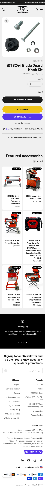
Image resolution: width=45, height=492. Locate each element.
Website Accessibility (12, 418)
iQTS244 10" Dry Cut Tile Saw (34, 398)
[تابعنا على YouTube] (28, 460)
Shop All (40, 385)
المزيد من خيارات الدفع (22, 123)
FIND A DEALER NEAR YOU (22, 100)
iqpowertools (38, 61)
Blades (40, 389)
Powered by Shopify (31, 485)
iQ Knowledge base (13, 397)
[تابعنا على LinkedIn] (22, 460)
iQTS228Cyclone (36, 393)
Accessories (38, 411)
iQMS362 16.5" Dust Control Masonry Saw (35, 405)
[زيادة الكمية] (31, 84)
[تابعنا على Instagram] (34, 460)
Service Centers (14, 401)
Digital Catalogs (14, 405)
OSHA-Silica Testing (12, 414)
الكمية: (40, 79)
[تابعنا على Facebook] (41, 460)
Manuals (17, 393)
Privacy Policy (15, 410)
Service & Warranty (13, 389)
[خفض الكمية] (39, 84)
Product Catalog (37, 415)
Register (17, 385)
